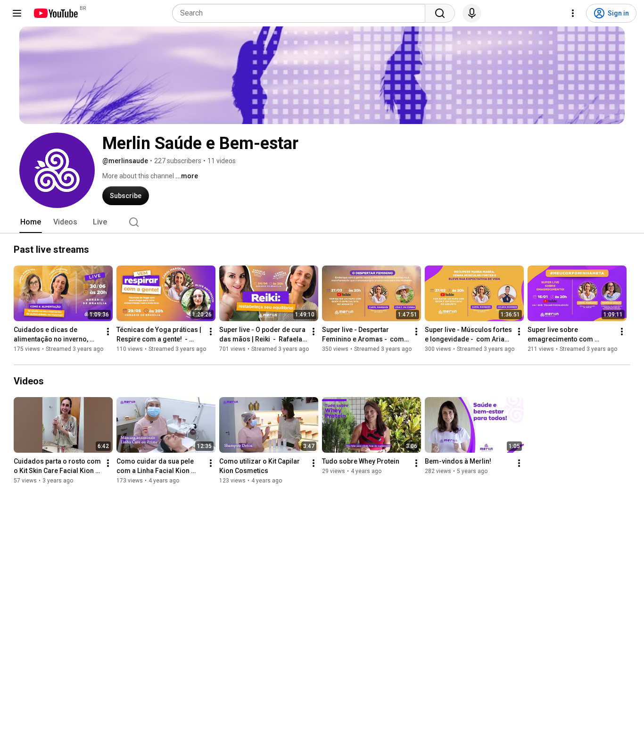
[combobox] (301, 13)
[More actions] (108, 331)
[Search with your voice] (471, 13)
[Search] (440, 13)
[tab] (30, 222)
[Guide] (17, 13)
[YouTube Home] (55, 13)
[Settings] (572, 13)
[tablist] (322, 222)
